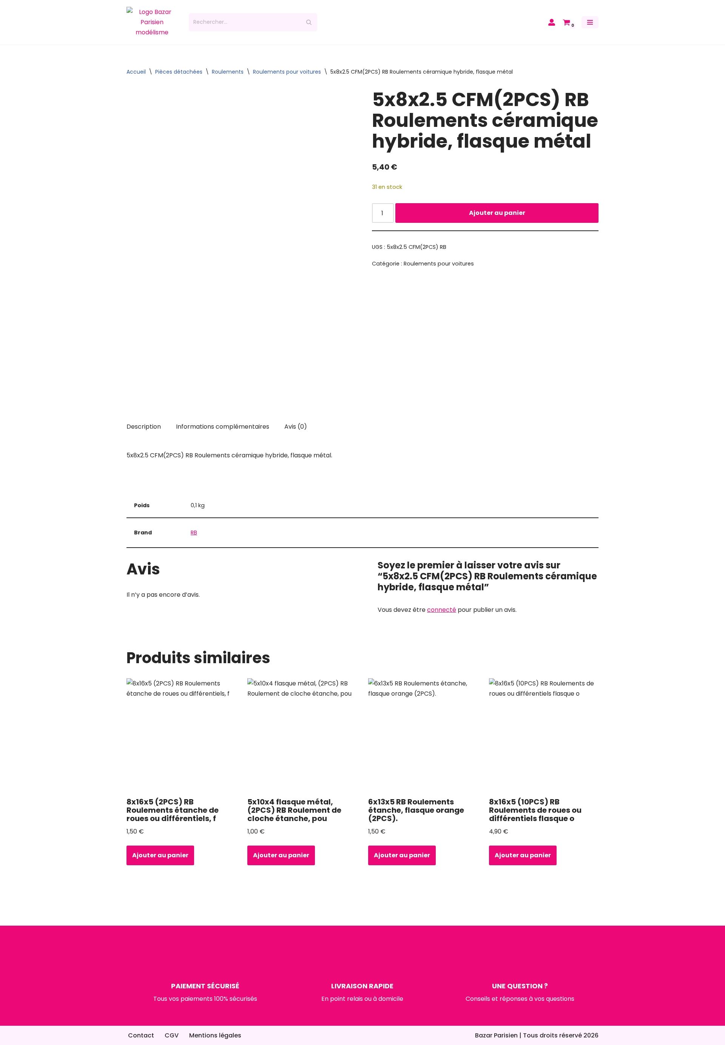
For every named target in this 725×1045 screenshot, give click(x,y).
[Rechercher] (308, 22)
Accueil (136, 72)
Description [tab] (143, 426)
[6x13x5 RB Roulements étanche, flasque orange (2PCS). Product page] (423, 735)
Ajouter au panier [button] (160, 855)
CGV (172, 1035)
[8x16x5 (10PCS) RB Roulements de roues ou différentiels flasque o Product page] (544, 735)
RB (194, 532)
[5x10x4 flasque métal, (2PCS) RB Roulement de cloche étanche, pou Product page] (302, 735)
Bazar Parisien (496, 1035)
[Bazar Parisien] (151, 22)
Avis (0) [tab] (295, 426)
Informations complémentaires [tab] (222, 426)
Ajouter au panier (497, 212)
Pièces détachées (178, 72)
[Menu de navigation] (590, 22)
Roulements (228, 72)
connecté (441, 609)
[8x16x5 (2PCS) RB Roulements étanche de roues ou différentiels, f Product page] (181, 735)
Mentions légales (215, 1035)
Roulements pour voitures (287, 72)
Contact (141, 1035)
